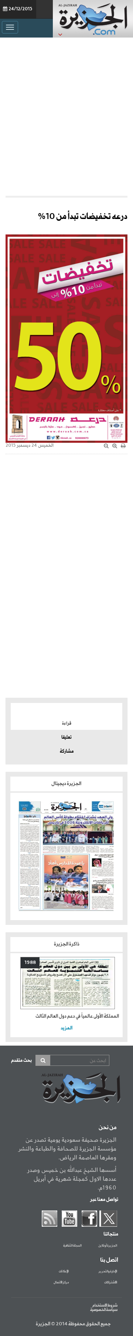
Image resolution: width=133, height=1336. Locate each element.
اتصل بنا (109, 1260)
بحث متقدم (21, 1060)
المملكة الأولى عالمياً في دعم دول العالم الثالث (77, 1016)
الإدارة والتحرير (108, 1271)
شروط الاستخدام (104, 1305)
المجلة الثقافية (72, 1245)
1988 (30, 962)
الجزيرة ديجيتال (66, 783)
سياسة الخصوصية (103, 1310)
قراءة (66, 723)
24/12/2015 (20, 9)
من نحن (107, 1128)
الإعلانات (64, 1271)
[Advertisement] (66, 115)
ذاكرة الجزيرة (66, 944)
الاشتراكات (110, 1282)
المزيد (66, 1028)
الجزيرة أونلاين (107, 1245)
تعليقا (66, 737)
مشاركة (67, 751)
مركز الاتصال (61, 1282)
